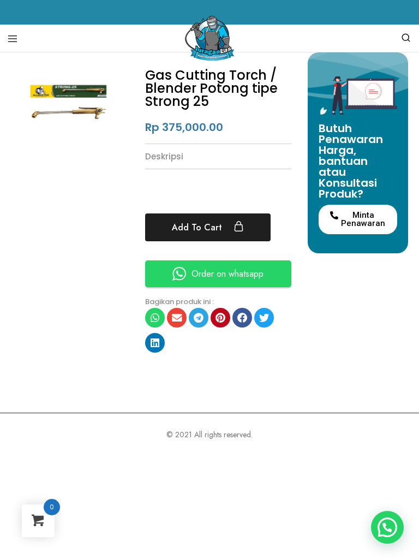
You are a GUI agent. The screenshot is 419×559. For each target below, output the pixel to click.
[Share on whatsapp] (155, 318)
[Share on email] (177, 318)
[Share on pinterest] (220, 318)
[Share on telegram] (198, 318)
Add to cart (198, 227)
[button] (358, 219)
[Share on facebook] (242, 318)
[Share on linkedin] (155, 343)
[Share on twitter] (264, 318)
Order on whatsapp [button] (227, 273)
